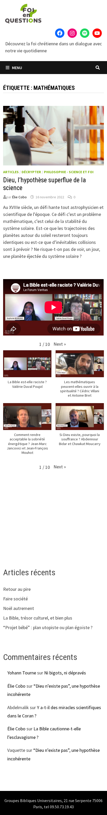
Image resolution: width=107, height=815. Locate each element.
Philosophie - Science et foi (68, 172)
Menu (16, 67)
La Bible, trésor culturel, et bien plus (37, 618)
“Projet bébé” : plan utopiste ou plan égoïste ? (47, 627)
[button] (60, 343)
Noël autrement (18, 608)
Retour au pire (17, 589)
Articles (11, 172)
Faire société (15, 599)
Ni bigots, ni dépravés (65, 673)
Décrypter (31, 172)
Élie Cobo (19, 197)
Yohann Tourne (21, 673)
